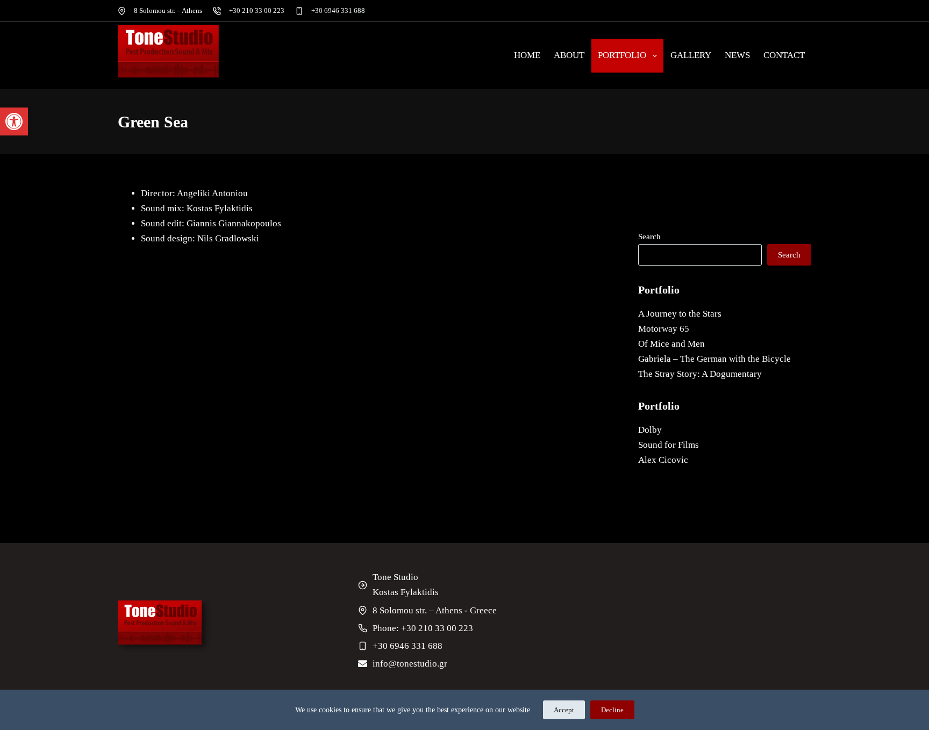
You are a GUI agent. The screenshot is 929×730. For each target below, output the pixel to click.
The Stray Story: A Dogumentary (700, 374)
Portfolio (622, 55)
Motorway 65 (663, 329)
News (737, 55)
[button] (14, 121)
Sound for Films (668, 445)
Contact (784, 55)
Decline (612, 710)
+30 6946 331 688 (338, 10)
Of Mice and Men (671, 344)
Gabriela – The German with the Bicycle (714, 359)
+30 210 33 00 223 (256, 10)
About (569, 55)
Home (527, 55)
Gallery (690, 55)
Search (649, 236)
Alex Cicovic (663, 460)
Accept (564, 710)
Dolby (650, 430)
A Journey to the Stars (679, 314)
